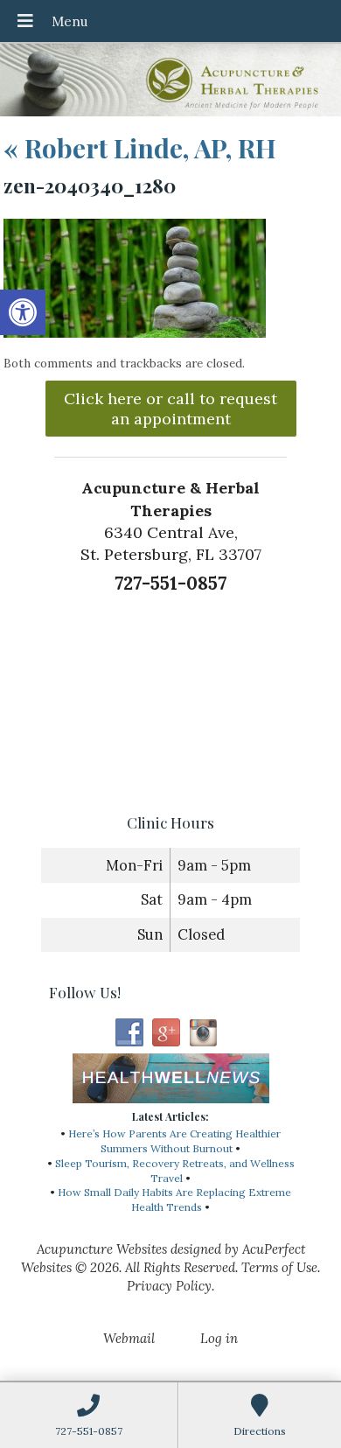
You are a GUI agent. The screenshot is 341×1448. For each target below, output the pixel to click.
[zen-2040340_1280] (134, 333)
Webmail (129, 1338)
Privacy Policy (169, 1285)
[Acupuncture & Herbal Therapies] (170, 82)
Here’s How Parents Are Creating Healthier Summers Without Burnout (174, 1141)
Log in (219, 1338)
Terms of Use (279, 1267)
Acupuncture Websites (102, 1249)
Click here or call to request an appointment (170, 408)
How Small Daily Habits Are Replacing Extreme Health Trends (174, 1200)
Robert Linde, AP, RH (139, 147)
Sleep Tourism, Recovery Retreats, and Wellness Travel (175, 1171)
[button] (22, 312)
